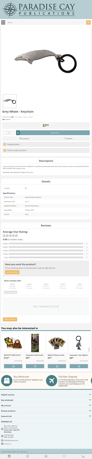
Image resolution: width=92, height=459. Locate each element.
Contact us (7, 444)
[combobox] (48, 22)
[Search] (88, 22)
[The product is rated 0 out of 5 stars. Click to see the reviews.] (6, 117)
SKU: (3, 119)
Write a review (28, 117)
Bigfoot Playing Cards (56, 355)
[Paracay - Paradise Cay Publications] (38, 9)
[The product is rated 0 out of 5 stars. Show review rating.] (18, 361)
